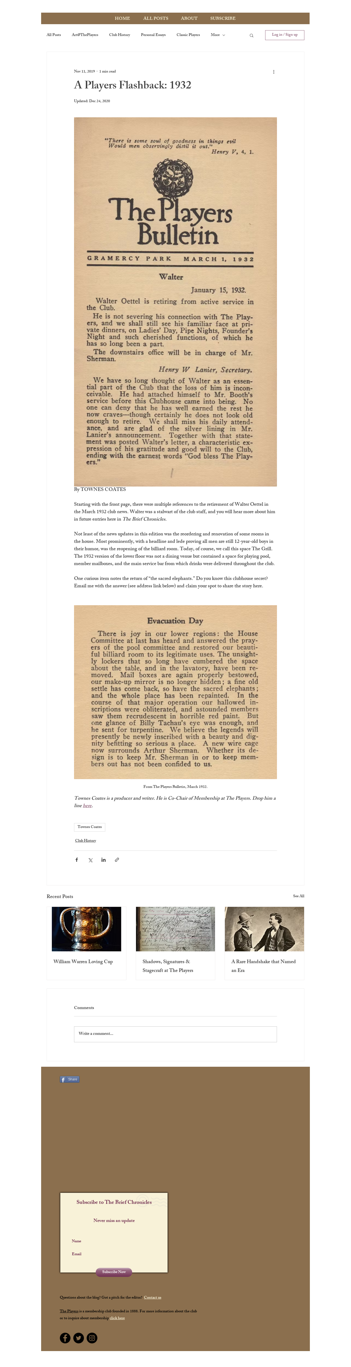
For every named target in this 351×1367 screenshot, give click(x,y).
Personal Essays (153, 35)
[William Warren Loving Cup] (86, 929)
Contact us (152, 1297)
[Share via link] (117, 859)
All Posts (54, 35)
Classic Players (188, 35)
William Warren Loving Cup (83, 962)
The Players (69, 1311)
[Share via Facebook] (76, 859)
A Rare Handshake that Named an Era (263, 967)
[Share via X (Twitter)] (90, 859)
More (215, 35)
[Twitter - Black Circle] (78, 1338)
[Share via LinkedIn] (103, 859)
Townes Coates (90, 827)
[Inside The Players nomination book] (175, 929)
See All (298, 897)
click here (117, 1318)
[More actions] (273, 71)
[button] (251, 35)
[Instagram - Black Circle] (92, 1338)
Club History (119, 35)
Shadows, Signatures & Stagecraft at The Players (168, 967)
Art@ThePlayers (85, 35)
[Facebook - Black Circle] (65, 1338)
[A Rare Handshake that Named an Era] (264, 929)
